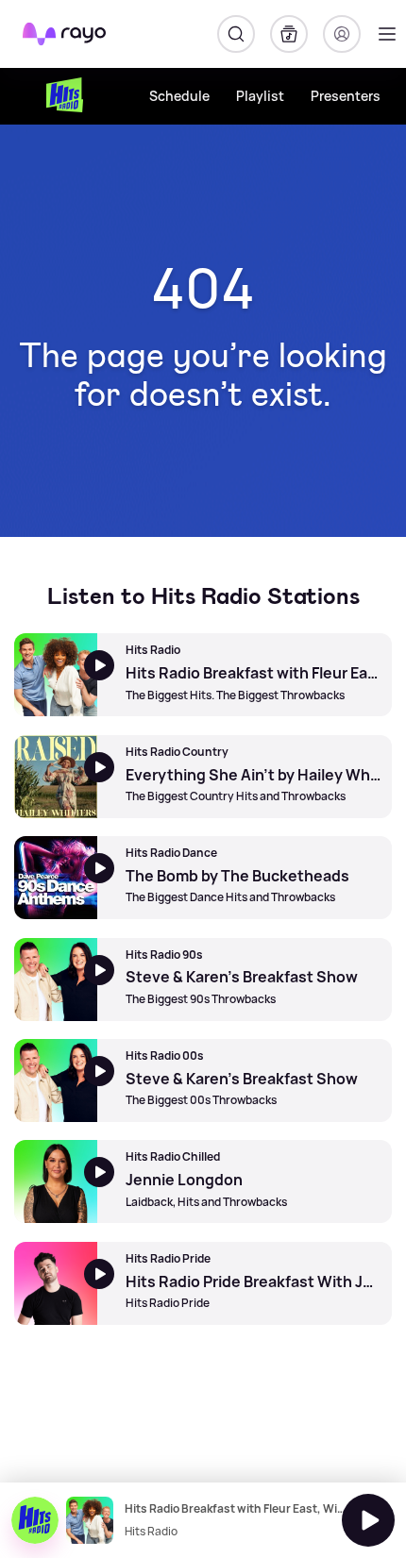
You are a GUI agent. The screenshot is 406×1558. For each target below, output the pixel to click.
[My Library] (289, 34)
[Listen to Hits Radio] (368, 1520)
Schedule (179, 96)
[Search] (236, 34)
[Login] (342, 34)
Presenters (346, 96)
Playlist (260, 96)
